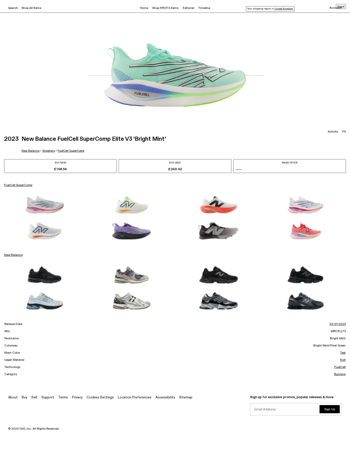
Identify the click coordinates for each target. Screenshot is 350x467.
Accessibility (165, 397)
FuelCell (340, 367)
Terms (63, 397)
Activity (333, 131)
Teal (343, 352)
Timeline (204, 8)
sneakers (48, 150)
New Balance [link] (13, 255)
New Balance (30, 150)
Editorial (188, 8)
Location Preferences (134, 397)
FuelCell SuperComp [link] (18, 185)
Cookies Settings (100, 397)
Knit (343, 360)
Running (340, 374)
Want (341, 6)
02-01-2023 (338, 324)
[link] (44, 205)
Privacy (77, 397)
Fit (344, 131)
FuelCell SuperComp (71, 150)
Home (144, 8)
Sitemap (185, 397)
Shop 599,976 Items (165, 8)
